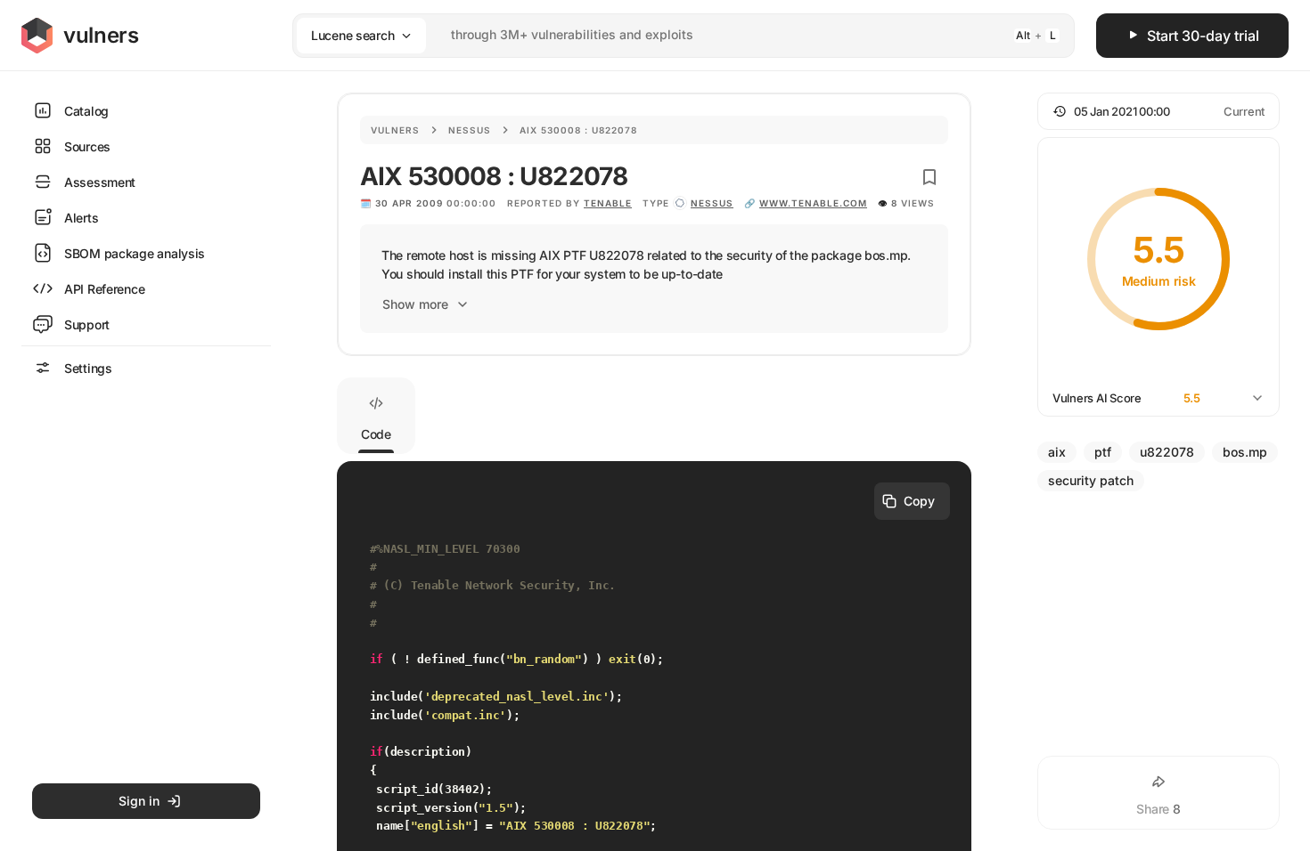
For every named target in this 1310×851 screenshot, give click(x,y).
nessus (712, 203)
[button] (1158, 111)
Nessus (469, 130)
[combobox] (660, 35)
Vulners (395, 130)
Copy (919, 500)
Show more (415, 304)
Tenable (608, 203)
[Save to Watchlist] (929, 177)
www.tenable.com (813, 203)
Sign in (139, 800)
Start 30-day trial (1203, 36)
